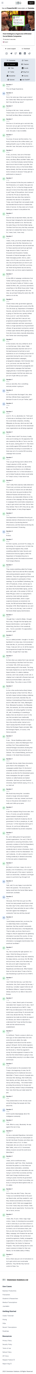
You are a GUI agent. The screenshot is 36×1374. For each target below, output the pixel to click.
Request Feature (8, 1360)
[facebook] (20, 53)
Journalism (6, 1306)
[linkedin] (25, 53)
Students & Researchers (10, 1298)
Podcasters (6, 1295)
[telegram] (11, 53)
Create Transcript (8, 1316)
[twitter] (16, 53)
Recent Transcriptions (10, 1327)
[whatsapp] (7, 53)
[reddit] (29, 53)
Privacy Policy (7, 1340)
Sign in (31, 3)
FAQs (4, 1323)
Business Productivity (9, 1291)
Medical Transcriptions (10, 1302)
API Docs (6, 1356)
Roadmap (6, 1331)
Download (27, 48)
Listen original (11, 48)
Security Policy (7, 1344)
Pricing (5, 1319)
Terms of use (7, 1348)
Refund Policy (7, 1352)
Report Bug (6, 1364)
